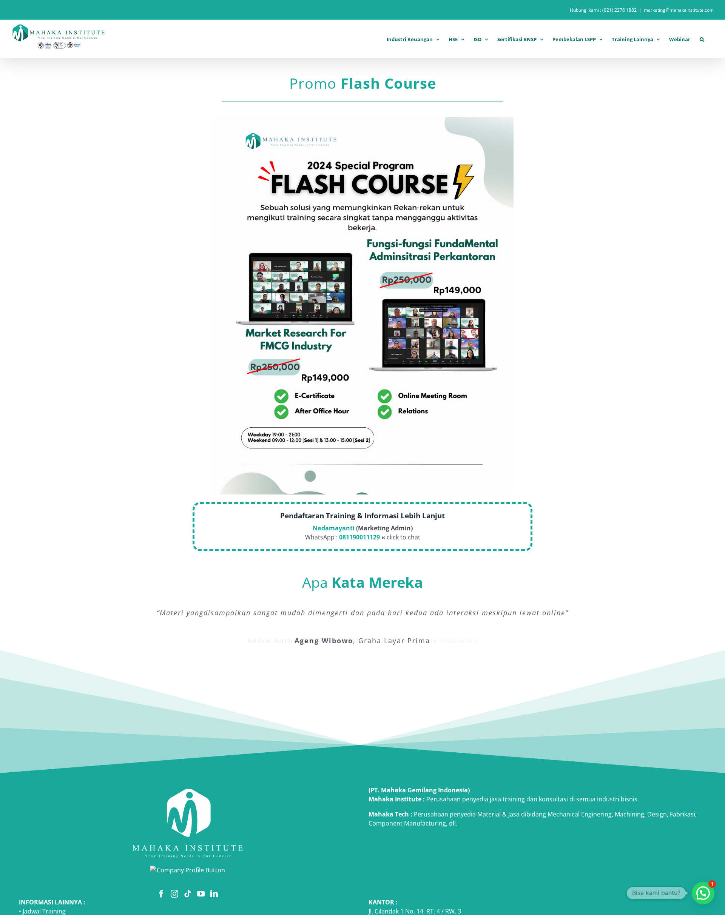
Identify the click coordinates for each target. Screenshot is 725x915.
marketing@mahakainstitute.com (679, 10)
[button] (702, 38)
